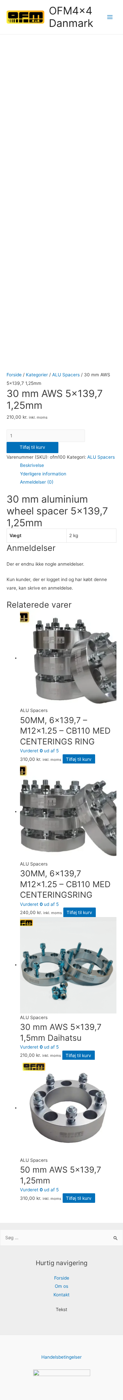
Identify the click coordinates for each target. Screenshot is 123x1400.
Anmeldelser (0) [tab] (36, 482)
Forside (14, 374)
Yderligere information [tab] (43, 473)
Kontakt (61, 1294)
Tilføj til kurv (32, 447)
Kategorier (37, 374)
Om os (61, 1286)
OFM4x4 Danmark (71, 17)
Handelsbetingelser (61, 1357)
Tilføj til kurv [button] (79, 759)
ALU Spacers (66, 374)
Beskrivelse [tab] (32, 465)
